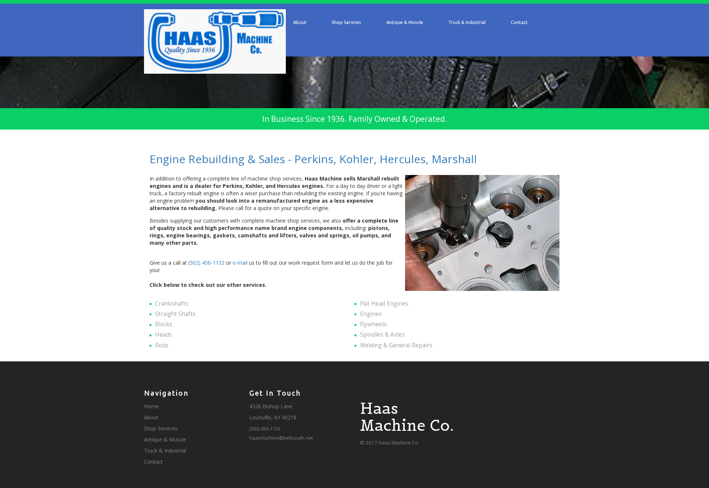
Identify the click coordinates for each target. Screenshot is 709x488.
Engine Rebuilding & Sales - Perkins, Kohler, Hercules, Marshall (313, 158)
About (299, 22)
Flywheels (373, 324)
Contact (519, 22)
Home (151, 406)
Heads (163, 334)
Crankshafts (171, 303)
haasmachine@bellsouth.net (281, 438)
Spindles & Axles (382, 334)
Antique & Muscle (404, 22)
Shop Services (346, 22)
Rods (161, 345)
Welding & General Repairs (396, 345)
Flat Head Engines (384, 303)
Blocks (163, 324)
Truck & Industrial (467, 22)
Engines (371, 314)
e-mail (240, 262)
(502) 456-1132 (206, 262)
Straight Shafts (175, 314)
